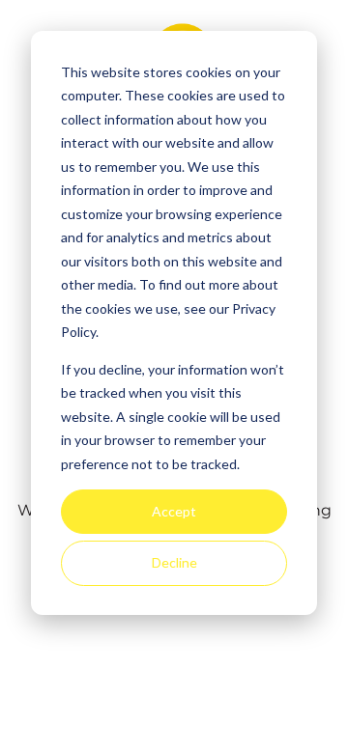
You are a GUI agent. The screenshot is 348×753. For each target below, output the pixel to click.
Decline (174, 562)
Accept (174, 511)
